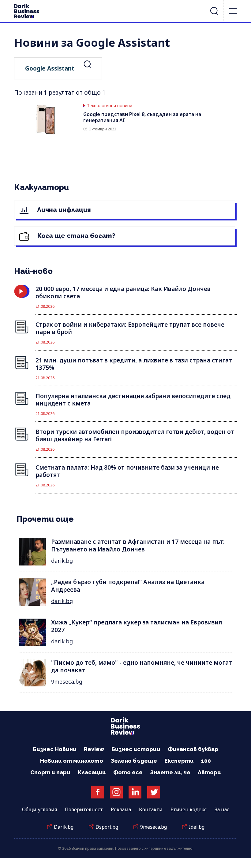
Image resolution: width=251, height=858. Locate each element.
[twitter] (153, 792)
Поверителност (84, 809)
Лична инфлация (63, 209)
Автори (209, 772)
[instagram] (116, 792)
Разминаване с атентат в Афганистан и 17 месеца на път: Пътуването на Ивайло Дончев (138, 545)
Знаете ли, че (170, 772)
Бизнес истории (135, 749)
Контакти (151, 809)
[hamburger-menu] (233, 11)
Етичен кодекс (188, 809)
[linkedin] (135, 792)
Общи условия (39, 809)
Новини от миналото (71, 761)
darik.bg (62, 560)
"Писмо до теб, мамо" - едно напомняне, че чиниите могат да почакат (141, 666)
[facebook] (97, 792)
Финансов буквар (193, 749)
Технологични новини (109, 105)
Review (94, 749)
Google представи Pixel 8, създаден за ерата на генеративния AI (142, 117)
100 (206, 761)
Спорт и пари (50, 772)
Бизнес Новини (55, 749)
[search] (214, 11)
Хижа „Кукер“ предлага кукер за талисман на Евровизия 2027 (136, 626)
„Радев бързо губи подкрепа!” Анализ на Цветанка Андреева (127, 586)
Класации (92, 772)
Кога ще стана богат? (75, 235)
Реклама (121, 809)
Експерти (179, 761)
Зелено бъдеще (134, 761)
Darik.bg (63, 826)
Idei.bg (196, 826)
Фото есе (128, 772)
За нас (222, 809)
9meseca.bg (66, 681)
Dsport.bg (107, 826)
